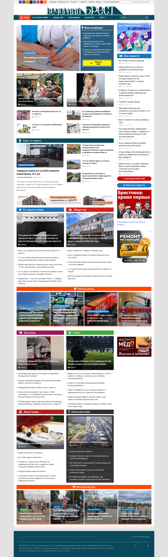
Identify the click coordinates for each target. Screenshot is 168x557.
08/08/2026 (37, 177)
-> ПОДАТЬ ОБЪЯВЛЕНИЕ (110, 2)
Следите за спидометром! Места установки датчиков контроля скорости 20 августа (97, 52)
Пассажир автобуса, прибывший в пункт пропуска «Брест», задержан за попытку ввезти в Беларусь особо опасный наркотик (39, 238)
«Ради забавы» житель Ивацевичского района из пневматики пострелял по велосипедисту (135, 154)
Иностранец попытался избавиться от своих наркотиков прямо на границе (97, 43)
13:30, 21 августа (126, 116)
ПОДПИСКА (83, 2)
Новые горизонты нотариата (30, 453)
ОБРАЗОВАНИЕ (30, 53)
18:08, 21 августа (126, 63)
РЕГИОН (57, 506)
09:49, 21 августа (126, 174)
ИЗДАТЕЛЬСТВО (63, 2)
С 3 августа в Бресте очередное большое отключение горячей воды (134, 318)
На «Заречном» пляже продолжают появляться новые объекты (99, 516)
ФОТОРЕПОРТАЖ (94, 509)
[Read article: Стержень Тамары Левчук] (90, 90)
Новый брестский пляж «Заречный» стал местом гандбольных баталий (32, 516)
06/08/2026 (87, 166)
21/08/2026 (43, 65)
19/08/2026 (87, 119)
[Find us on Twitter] (30, 2)
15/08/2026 (58, 325)
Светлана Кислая (31, 65)
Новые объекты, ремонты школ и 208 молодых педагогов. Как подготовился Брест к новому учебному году (87, 238)
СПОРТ (102, 17)
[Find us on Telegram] (34, 2)
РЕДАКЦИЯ (53, 2)
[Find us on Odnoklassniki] (27, 2)
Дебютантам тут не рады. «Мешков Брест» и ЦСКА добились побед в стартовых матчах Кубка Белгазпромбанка (89, 376)
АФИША (98, 2)
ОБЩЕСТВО (58, 17)
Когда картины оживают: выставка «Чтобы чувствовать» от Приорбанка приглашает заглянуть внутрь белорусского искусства (40, 394)
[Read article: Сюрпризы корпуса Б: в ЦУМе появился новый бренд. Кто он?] (40, 155)
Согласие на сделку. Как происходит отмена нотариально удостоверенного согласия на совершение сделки (37, 478)
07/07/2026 (125, 523)
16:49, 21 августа (126, 72)
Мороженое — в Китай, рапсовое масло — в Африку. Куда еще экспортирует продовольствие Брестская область (40, 281)
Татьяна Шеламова (24, 177)
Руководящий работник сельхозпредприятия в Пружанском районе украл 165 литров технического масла (66, 315)
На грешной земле (61, 306)
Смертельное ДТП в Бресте (81, 451)
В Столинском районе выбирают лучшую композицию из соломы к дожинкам (97, 113)
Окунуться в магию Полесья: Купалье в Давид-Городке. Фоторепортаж (134, 516)
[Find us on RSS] (45, 2)
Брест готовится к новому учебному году (85, 251)
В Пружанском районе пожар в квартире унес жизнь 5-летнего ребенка (96, 35)
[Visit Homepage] (84, 9)
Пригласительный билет (98, 311)
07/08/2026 (87, 155)
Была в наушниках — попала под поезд (89, 442)
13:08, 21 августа (126, 125)
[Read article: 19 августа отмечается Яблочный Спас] (23, 128)
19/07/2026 (58, 523)
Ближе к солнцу (26, 308)
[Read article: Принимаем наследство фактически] (40, 432)
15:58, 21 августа (126, 86)
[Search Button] (147, 17)
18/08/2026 (87, 132)
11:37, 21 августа (126, 148)
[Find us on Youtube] (41, 2)
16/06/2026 (23, 446)
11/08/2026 (23, 367)
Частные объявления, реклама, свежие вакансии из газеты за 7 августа (96, 127)
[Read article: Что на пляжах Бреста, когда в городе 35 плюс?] (74, 164)
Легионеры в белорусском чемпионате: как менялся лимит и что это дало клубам (134, 110)
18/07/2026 (91, 523)
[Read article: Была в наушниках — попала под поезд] (90, 432)
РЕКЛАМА (73, 2)
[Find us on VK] (23, 2)
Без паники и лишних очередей (131, 61)
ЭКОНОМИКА (74, 17)
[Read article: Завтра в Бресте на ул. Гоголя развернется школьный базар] (40, 90)
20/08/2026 (36, 117)
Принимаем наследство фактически (36, 443)
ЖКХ (123, 311)
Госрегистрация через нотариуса (32, 471)
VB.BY (26, 17)
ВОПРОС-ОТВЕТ (77, 537)
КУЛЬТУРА (89, 17)
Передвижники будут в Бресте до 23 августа (37, 387)
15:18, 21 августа (126, 98)
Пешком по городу (26, 165)
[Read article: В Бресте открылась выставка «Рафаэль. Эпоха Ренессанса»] (40, 353)
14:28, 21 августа (126, 104)
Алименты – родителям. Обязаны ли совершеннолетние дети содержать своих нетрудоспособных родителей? (36, 464)
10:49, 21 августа (126, 160)
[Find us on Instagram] (38, 2)
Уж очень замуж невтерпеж (29, 457)
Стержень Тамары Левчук (80, 101)
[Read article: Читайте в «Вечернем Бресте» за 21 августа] (23, 115)
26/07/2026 (24, 523)
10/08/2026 (24, 325)
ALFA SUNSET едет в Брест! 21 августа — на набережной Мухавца (100, 318)
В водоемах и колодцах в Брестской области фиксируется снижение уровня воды (96, 175)
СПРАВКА (91, 2)
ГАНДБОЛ (23, 509)
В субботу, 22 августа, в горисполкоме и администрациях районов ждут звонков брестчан (134, 92)
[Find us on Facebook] (20, 2)
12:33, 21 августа (126, 139)
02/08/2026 (125, 325)
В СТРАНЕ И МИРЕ (40, 17)
